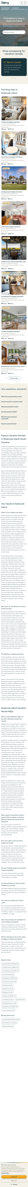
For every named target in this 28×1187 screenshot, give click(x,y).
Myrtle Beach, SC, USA (7, 988)
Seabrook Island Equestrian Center (11, 1019)
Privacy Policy (5, 1173)
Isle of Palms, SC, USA (7, 999)
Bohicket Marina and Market (9, 1022)
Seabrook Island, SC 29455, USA (10, 963)
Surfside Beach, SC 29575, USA (10, 1006)
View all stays (14, 378)
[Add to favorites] (25, 98)
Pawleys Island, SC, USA (8, 1010)
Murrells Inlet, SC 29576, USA (9, 978)
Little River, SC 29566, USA (9, 996)
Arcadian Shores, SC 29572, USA (10, 971)
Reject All (14, 1180)
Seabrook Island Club (7, 1026)
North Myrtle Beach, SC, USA (9, 1003)
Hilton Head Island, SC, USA (9, 981)
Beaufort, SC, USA (20, 999)
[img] (8, 98)
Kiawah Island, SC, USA (8, 974)
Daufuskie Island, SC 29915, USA (10, 967)
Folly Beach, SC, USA (7, 992)
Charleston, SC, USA (7, 985)
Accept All (14, 1176)
